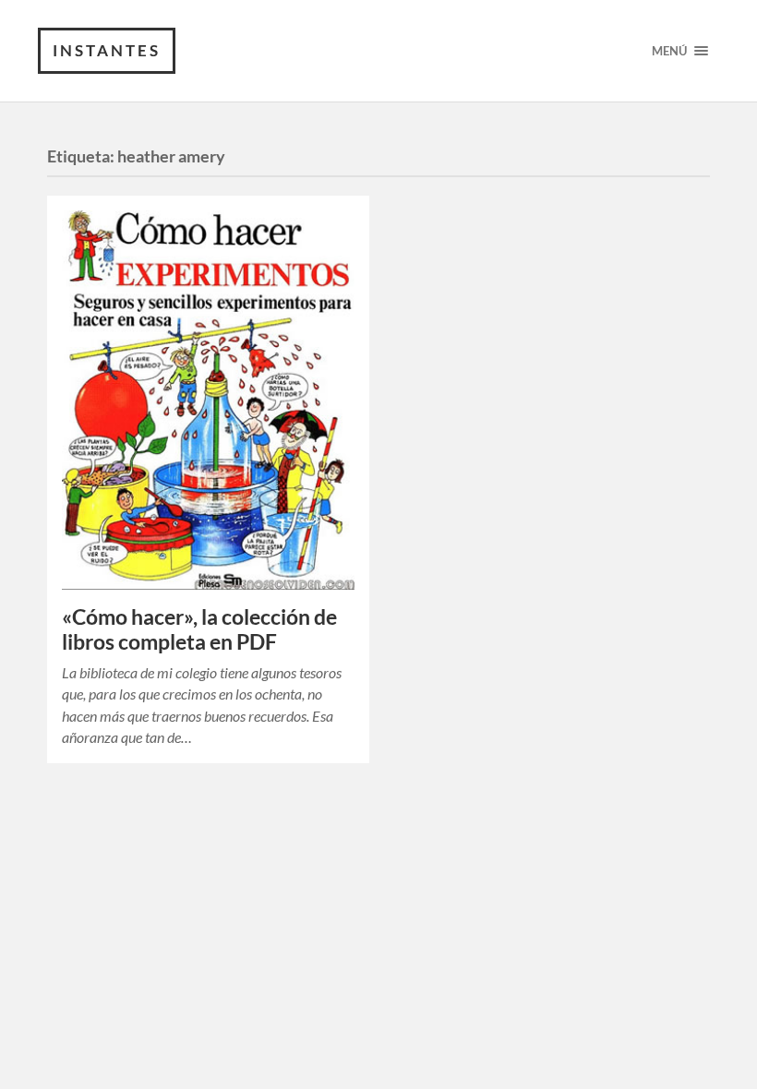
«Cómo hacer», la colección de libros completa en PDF (199, 629)
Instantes (107, 50)
